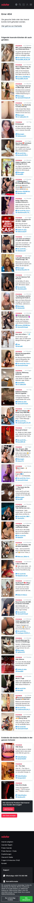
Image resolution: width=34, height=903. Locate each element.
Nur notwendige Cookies (10, 899)
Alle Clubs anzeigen (9, 815)
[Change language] (16, 4)
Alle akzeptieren (26, 899)
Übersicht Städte (7, 857)
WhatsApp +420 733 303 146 (16, 876)
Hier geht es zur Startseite (11, 26)
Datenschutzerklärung (8, 894)
